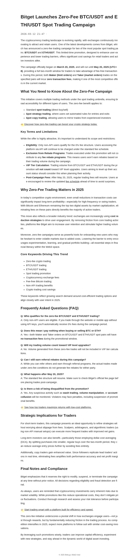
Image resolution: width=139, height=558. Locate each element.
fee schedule (73, 181)
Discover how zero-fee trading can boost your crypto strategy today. (60, 124)
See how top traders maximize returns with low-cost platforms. (57, 407)
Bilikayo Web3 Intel (72, 555)
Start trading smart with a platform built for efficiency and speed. (58, 509)
